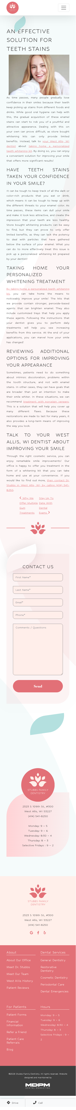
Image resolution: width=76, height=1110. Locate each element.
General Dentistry (52, 960)
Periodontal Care (52, 984)
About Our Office (18, 960)
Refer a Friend (16, 1032)
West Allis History (19, 980)
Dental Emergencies (54, 991)
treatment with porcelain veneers (46, 401)
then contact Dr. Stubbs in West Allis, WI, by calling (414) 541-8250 (37, 485)
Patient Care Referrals (15, 1040)
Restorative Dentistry (48, 968)
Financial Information (14, 1023)
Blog (9, 1049)
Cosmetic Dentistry (54, 977)
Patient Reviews (17, 987)
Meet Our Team (17, 974)
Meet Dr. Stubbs (18, 967)
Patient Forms (16, 1014)
